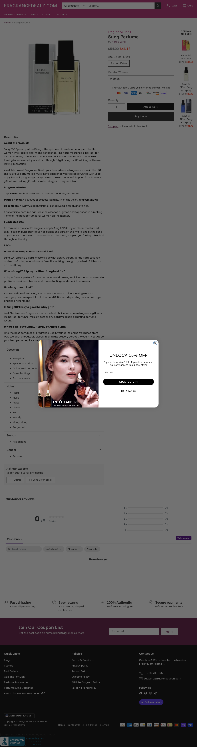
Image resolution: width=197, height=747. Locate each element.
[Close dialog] (155, 343)
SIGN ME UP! (128, 382)
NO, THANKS (128, 391)
